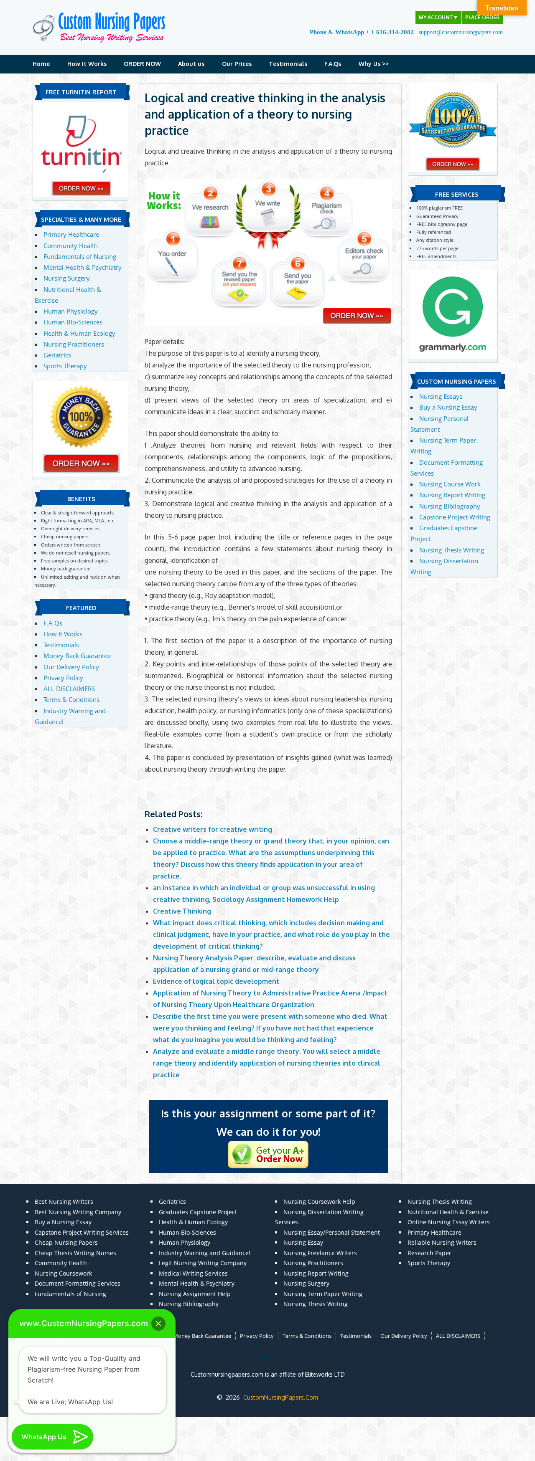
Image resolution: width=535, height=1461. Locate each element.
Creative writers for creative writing (212, 829)
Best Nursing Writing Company (78, 1212)
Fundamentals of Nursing (79, 256)
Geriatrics (57, 355)
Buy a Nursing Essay (448, 407)
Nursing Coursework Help (319, 1201)
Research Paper (429, 1253)
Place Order (482, 17)
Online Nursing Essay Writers (449, 1222)
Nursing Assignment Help (195, 1294)
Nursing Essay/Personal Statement (331, 1232)
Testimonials (288, 63)
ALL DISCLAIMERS (69, 688)
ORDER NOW (142, 63)
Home (41, 63)
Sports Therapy (65, 366)
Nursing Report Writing (452, 495)
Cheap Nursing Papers (66, 1242)
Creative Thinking (182, 911)
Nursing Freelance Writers (320, 1253)
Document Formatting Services (77, 1283)
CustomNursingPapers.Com (280, 1397)
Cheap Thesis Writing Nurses (75, 1253)
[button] (158, 1324)
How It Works (87, 63)
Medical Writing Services (193, 1273)
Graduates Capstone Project (198, 1212)
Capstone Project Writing (454, 517)
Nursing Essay (303, 1242)
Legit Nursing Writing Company (203, 1263)
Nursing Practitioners (73, 344)
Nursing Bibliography (449, 506)
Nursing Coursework (63, 1273)
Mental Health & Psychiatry (82, 267)
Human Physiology (70, 311)
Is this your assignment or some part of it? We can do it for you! (268, 1122)
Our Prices (237, 63)
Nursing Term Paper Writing (322, 1294)
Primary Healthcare (71, 234)
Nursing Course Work (450, 484)
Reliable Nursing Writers (442, 1242)
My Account (438, 17)
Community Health (70, 245)
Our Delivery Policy (71, 667)
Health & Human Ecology (79, 333)
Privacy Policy (63, 678)
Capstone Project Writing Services (82, 1232)
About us (191, 63)
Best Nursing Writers (64, 1201)
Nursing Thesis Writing (451, 550)
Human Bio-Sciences (72, 322)
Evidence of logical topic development (216, 981)
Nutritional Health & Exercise (448, 1212)
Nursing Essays (440, 396)
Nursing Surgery (66, 278)
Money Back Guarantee (77, 655)
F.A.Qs (332, 63)
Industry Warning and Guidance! (204, 1253)
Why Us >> (374, 63)
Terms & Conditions (71, 699)
